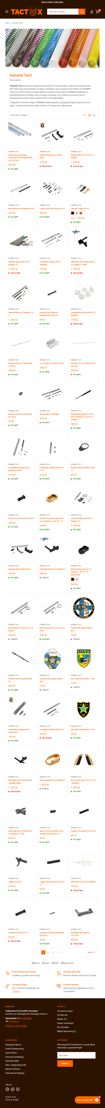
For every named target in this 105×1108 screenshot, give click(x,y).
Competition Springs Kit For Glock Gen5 (19, 730)
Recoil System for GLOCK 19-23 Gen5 (52, 629)
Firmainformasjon (65, 1011)
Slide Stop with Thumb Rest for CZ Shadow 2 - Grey (20, 832)
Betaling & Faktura (13, 1045)
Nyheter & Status (12, 1069)
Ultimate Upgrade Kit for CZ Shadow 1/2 (19, 263)
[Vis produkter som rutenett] (89, 115)
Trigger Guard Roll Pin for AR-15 (83, 831)
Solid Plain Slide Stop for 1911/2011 (80, 934)
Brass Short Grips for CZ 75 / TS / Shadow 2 (83, 781)
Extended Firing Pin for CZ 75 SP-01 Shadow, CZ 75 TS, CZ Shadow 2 (82, 417)
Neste (90, 952)
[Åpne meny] (6, 12)
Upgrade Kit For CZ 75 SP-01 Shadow (82, 156)
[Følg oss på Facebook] (7, 1089)
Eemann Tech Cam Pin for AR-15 (21, 518)
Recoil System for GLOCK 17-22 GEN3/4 (20, 629)
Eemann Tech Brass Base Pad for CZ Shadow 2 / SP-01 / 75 (51, 519)
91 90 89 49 (14, 1021)
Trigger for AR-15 (15, 882)
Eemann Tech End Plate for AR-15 (83, 469)
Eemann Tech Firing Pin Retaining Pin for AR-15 (49, 313)
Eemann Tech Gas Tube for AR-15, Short (20, 364)
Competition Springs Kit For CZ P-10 (52, 469)
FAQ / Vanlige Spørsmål (15, 1065)
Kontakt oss (62, 1015)
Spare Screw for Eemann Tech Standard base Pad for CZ (51, 832)
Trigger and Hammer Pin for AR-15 (52, 883)
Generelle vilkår (12, 1061)
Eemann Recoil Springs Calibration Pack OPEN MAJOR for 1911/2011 (20, 157)
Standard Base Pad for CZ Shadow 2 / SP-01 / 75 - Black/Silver (81, 572)
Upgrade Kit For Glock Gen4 (19, 569)
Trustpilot (16, 991)
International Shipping (14, 1073)
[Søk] (81, 12)
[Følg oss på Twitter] (12, 1089)
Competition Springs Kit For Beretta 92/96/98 (19, 469)
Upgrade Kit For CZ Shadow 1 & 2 (20, 313)
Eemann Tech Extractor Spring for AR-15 (20, 415)
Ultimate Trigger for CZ (80, 208)
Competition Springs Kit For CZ (52, 729)
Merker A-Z (62, 1019)
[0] (97, 11)
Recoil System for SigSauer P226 (21, 208)
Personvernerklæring (14, 1057)
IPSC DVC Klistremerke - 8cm (82, 729)
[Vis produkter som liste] (94, 115)
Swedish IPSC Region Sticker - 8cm (52, 680)
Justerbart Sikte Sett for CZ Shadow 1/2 (81, 519)
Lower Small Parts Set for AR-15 (52, 208)
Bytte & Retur (11, 1053)
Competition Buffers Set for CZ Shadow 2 (83, 313)
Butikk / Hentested (65, 1023)
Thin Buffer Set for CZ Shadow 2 (83, 882)
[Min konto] (91, 11)
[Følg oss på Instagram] (18, 1089)
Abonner (65, 1063)
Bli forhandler (63, 1027)
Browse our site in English (16, 1026)
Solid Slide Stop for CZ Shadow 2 (52, 569)
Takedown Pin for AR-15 (17, 933)
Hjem (7, 23)
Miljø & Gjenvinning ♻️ (66, 1031)
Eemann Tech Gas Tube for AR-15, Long (83, 364)
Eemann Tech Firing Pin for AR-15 (20, 680)
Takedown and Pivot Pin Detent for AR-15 (52, 934)
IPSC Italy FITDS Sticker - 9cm (83, 679)
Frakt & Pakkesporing (14, 1049)
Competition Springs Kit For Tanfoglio (50, 263)
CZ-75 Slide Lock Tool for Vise (51, 363)
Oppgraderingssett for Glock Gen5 (51, 156)
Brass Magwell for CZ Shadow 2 (52, 780)
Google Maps (26, 1018)
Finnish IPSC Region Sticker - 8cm (82, 629)
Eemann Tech (17, 23)
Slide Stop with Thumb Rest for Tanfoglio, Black (20, 781)
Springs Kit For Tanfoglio (49, 414)
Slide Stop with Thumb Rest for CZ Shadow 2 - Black (83, 263)
